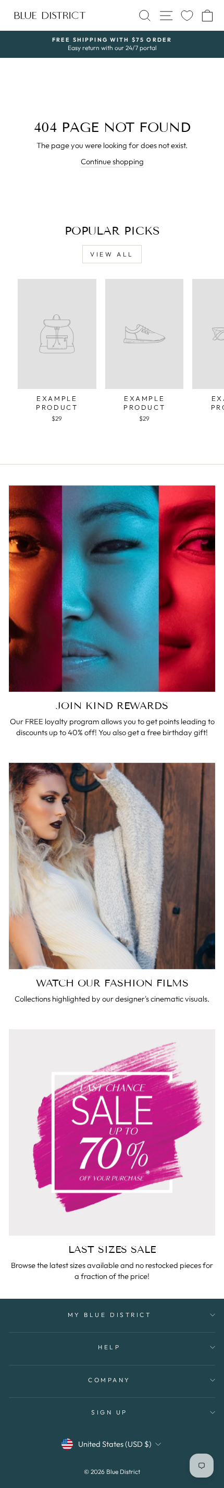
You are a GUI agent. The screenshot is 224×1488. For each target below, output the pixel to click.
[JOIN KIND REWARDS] (112, 588)
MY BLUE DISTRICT (110, 1315)
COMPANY (109, 1380)
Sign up (109, 1412)
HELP (109, 1347)
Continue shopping (112, 161)
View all (112, 254)
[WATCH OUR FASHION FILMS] (112, 866)
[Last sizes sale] (112, 1132)
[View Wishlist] (187, 15)
